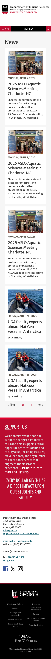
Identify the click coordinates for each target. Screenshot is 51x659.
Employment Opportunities (36, 608)
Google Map (9, 560)
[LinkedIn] (35, 640)
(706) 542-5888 (16, 557)
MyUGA (15, 608)
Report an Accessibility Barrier (36, 619)
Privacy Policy (10, 530)
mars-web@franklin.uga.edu (17, 541)
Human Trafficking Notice (15, 625)
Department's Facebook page (5, 568)
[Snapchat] (27, 640)
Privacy (36, 614)
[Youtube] (31, 640)
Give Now (28, 29)
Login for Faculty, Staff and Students (21, 533)
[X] (19, 640)
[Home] (25, 13)
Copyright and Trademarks (15, 614)
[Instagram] (23, 640)
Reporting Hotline (36, 625)
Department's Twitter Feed (13, 568)
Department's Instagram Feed (20, 568)
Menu (6, 29)
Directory (36, 604)
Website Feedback (15, 620)
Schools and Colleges (15, 604)
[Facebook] (15, 640)
